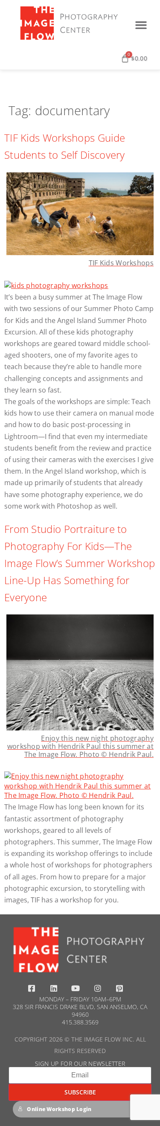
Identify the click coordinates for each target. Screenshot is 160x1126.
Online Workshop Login (59, 1109)
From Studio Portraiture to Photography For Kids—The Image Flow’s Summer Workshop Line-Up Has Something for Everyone (79, 563)
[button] (140, 25)
